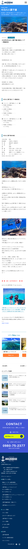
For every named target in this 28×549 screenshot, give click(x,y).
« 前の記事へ (5, 365)
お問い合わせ (5, 527)
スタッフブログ (5, 540)
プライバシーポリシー (6, 476)
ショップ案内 (5, 509)
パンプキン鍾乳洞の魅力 (7, 537)
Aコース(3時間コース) (7, 489)
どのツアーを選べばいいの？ (8, 515)
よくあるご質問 (5, 524)
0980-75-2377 (14, 445)
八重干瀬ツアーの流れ (7, 518)
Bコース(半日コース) (6, 491)
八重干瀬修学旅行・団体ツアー (9, 502)
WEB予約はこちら (9, 436)
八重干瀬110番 (5, 534)
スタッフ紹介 (5, 512)
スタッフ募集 (5, 521)
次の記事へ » (23, 365)
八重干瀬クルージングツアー (8, 505)
